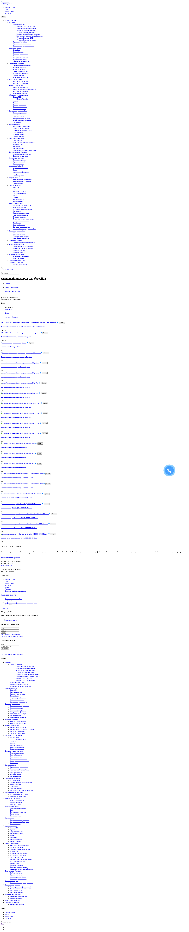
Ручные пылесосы (19, 235)
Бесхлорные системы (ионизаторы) (24, 150)
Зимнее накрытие (18, 258)
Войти (3, 632)
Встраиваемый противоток (22, 154)
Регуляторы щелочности (21, 221)
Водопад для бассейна (16, 158)
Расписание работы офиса (13, 599)
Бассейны (12, 22)
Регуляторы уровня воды (21, 62)
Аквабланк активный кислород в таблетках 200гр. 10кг (16, 417)
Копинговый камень (19, 109)
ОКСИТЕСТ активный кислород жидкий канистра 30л (16, 336)
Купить (62, 322)
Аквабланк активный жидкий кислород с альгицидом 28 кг (17, 477)
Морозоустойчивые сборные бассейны (30, 36)
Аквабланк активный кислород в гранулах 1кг (13, 467)
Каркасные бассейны (20, 42)
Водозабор (16, 50)
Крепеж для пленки (19, 105)
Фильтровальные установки (22, 65)
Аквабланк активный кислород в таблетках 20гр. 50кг (15, 367)
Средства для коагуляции (21, 227)
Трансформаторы (18, 132)
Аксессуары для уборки (21, 237)
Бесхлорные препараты (20, 215)
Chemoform (8, 309)
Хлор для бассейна (19, 225)
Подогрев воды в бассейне (18, 111)
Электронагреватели (19, 113)
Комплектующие (18, 75)
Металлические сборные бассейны (28, 34)
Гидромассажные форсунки (22, 182)
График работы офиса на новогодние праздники (21, 603)
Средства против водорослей (22, 209)
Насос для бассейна (15, 79)
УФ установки (17, 140)
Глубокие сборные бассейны (26, 28)
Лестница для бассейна (20, 87)
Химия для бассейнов (16, 203)
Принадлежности (18, 199)
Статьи (7, 587)
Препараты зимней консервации (23, 219)
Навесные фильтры (19, 69)
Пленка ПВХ (17, 97)
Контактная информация (10, 558)
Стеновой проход (18, 52)
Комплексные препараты (21, 213)
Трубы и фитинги (15, 185)
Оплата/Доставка (10, 7)
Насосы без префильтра (20, 83)
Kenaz (7, 313)
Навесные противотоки (20, 156)
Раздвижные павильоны (17, 260)
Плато (15, 170)
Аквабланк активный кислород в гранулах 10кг (14, 447)
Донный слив (17, 56)
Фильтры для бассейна (16, 64)
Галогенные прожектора (21, 128)
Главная (7, 283)
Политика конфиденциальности (15, 591)
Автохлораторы (18, 144)
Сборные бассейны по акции (26, 40)
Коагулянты (17, 211)
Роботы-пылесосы (19, 233)
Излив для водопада (19, 160)
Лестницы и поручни (16, 85)
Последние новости (8, 595)
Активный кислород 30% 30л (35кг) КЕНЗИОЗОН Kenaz (16, 497)
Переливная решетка (20, 60)
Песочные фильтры (19, 67)
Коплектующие (18, 183)
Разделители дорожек (20, 264)
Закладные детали (15, 48)
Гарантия (8, 589)
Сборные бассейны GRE (25, 38)
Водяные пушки (18, 164)
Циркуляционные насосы (21, 119)
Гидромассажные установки (22, 180)
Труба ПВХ (16, 187)
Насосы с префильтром (20, 81)
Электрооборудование (16, 244)
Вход (2, 924)
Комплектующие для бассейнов (23, 46)
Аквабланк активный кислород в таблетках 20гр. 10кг (15, 377)
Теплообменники (18, 115)
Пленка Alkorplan (22, 99)
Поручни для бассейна (20, 91)
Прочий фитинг (18, 201)
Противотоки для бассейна (18, 152)
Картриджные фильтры (20, 71)
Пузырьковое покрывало (21, 256)
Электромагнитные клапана (22, 121)
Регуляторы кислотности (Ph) (22, 205)
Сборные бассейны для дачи (26, 26)
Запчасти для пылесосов (21, 239)
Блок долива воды (19, 250)
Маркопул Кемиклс (11, 317)
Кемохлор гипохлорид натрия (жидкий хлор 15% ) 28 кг (16, 357)
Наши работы (9, 11)
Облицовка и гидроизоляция (18, 95)
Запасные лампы (18, 134)
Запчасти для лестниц (20, 93)
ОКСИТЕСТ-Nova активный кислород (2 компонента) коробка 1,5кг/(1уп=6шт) (22, 326)
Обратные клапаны (19, 191)
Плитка (15, 103)
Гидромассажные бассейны (22, 44)
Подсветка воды (14, 124)
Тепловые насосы (18, 117)
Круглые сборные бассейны (26, 32)
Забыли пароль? (6, 634)
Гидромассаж (13, 178)
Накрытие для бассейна (17, 254)
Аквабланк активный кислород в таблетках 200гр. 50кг (16, 407)
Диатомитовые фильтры (21, 73)
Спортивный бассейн (16, 262)
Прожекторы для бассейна (21, 126)
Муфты (15, 195)
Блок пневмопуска (19, 252)
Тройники (16, 197)
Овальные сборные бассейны (26, 30)
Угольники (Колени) (19, 193)
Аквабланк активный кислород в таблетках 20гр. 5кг (15, 387)
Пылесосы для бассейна (17, 231)
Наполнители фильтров (20, 77)
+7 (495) (7, 270)
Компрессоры (17, 174)
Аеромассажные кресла (20, 168)
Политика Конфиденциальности (12, 636)
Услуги (7, 9)
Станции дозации (19, 148)
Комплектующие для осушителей (24, 242)
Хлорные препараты (19, 207)
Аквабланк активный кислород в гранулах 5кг (13, 457)
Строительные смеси (20, 107)
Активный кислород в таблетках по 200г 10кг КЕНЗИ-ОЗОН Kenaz (19, 518)
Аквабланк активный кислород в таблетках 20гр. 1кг (15, 397)
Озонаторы (16, 146)
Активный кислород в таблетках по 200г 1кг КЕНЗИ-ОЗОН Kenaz (19, 538)
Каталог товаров (10, 20)
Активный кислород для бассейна (24, 229)
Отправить (5, 648)
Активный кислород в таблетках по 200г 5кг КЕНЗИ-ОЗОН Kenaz (19, 528)
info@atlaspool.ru (6, 4)
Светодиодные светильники (22, 130)
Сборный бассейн (19, 24)
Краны (15, 189)
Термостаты (17, 123)
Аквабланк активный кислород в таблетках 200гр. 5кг (15, 427)
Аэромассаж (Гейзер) (16, 166)
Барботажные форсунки (21, 172)
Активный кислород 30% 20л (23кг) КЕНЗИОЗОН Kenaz (16, 508)
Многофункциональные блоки (23, 248)
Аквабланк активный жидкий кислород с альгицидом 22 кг (17, 487)
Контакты (8, 13)
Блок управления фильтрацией (23, 246)
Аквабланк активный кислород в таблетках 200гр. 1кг (15, 437)
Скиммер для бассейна (20, 54)
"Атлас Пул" (5, 608)
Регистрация (16, 634)
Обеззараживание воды (16, 138)
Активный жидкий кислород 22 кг (10, 347)
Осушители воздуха (15, 241)
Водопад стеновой (19, 162)
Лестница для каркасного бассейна (24, 89)
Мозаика (15, 101)
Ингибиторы (17, 223)
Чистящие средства (19, 217)
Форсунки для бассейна (21, 58)
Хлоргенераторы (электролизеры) (24, 142)
